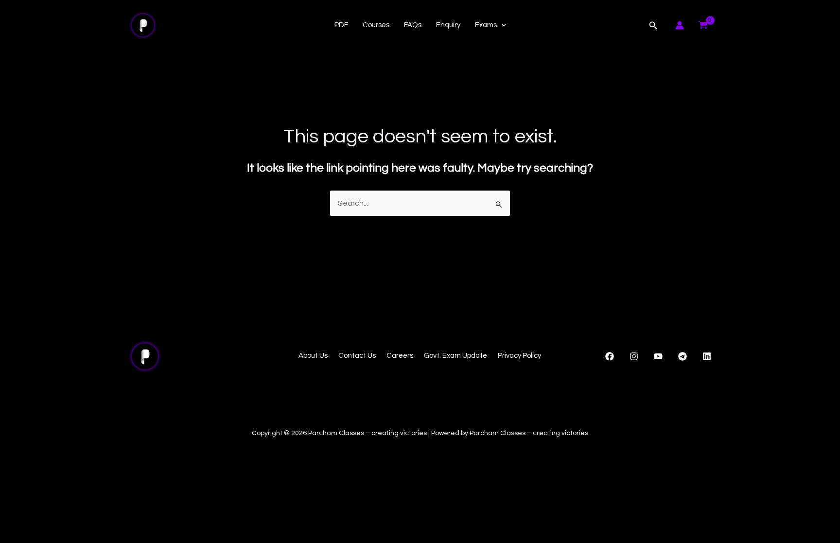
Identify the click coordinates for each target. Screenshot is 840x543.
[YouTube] (658, 356)
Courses (376, 25)
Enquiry (448, 25)
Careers (399, 355)
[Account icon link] (679, 25)
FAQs (412, 25)
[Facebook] (609, 356)
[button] (501, 25)
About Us (313, 355)
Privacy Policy (519, 355)
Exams (486, 25)
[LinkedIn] (706, 356)
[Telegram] (682, 356)
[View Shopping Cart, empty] (703, 25)
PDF (341, 25)
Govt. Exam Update (455, 355)
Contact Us (357, 355)
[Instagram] (634, 356)
